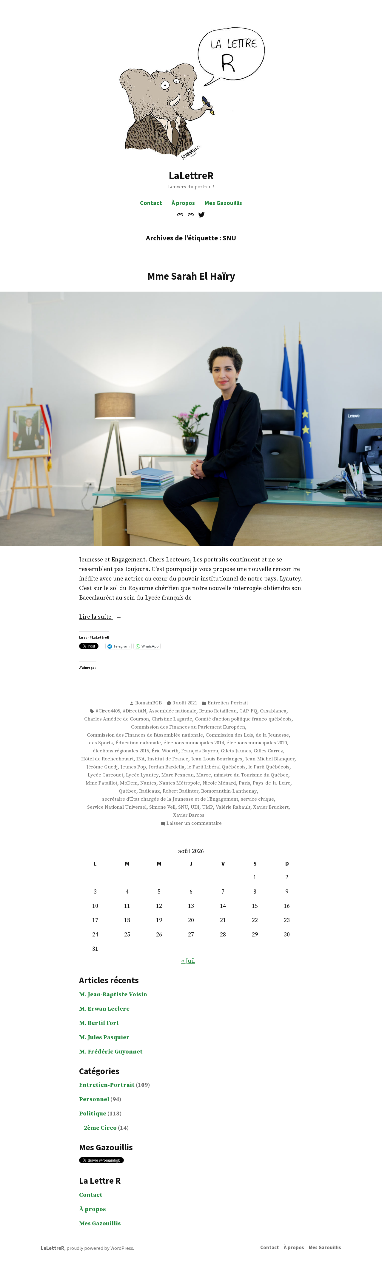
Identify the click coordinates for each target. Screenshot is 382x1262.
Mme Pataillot (101, 783)
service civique (257, 799)
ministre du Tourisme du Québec (251, 775)
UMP (207, 807)
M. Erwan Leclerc (104, 1009)
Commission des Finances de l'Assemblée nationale (145, 735)
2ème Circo (100, 1128)
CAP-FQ (248, 711)
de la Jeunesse (272, 735)
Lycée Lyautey (142, 775)
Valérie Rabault (233, 807)
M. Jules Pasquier (104, 1037)
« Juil (188, 961)
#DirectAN (134, 711)
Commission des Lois (229, 735)
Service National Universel (117, 807)
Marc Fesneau (177, 775)
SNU (183, 807)
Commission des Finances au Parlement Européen (188, 727)
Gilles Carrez (268, 751)
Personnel (94, 1099)
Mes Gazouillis (223, 202)
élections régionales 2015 (121, 751)
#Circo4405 (108, 711)
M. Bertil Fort (99, 1023)
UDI (195, 807)
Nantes (148, 783)
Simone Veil (162, 807)
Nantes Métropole (179, 783)
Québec (127, 791)
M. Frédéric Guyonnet (111, 1052)
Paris (244, 783)
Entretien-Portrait (228, 703)
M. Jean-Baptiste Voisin (113, 994)
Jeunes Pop (133, 767)
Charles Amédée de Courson (116, 719)
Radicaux (149, 791)
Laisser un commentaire (194, 824)
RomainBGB (148, 703)
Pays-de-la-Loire (271, 783)
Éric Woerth (165, 751)
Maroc (203, 775)
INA (140, 759)
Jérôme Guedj (102, 767)
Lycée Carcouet (105, 775)
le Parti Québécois (268, 767)
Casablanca (273, 711)
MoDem (129, 783)
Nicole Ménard (219, 783)
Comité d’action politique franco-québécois (243, 719)
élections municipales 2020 (257, 743)
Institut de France (167, 759)
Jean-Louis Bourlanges (216, 759)
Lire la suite (105, 617)
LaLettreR (191, 175)
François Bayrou (199, 751)
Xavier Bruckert (271, 807)
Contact (151, 202)
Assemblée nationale (172, 711)
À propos (183, 202)
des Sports (101, 743)
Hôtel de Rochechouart (107, 759)
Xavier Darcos (188, 815)
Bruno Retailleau (218, 711)
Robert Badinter (180, 791)
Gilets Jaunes (236, 751)
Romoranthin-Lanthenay (229, 791)
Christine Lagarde (172, 719)
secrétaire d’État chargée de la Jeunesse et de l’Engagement (170, 799)
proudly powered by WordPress (100, 1248)
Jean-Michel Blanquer (270, 759)
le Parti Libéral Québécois (216, 767)
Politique (92, 1114)
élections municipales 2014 (194, 743)
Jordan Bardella (166, 767)
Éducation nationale (138, 743)
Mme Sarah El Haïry (191, 276)
